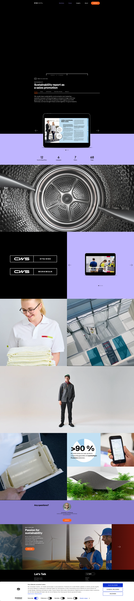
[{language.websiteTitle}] (38, 3)
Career (87, 580)
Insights (87, 577)
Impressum (31, 593)
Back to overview (43, 78)
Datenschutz (38, 593)
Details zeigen (84, 598)
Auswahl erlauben (113, 589)
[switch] (50, 598)
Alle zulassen (113, 585)
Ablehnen (113, 593)
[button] (97, 130)
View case (29, 548)
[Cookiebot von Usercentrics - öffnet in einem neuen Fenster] (18, 598)
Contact (95, 3)
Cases (70, 3)
